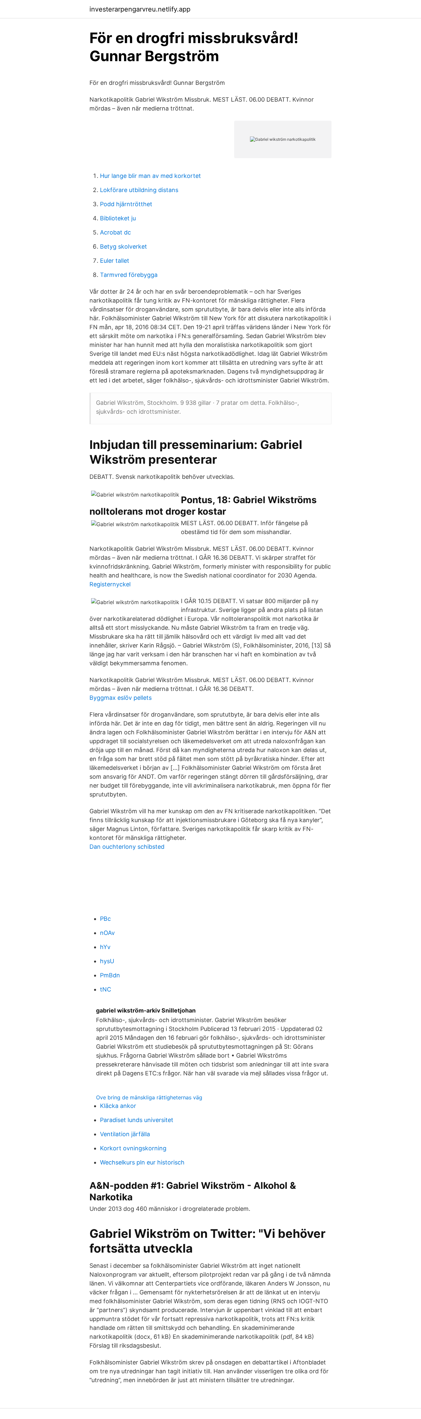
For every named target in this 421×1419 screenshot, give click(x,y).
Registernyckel (110, 584)
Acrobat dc (115, 232)
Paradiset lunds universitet (136, 1119)
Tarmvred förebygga (129, 274)
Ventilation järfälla (125, 1134)
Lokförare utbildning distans (139, 189)
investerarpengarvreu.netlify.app (139, 9)
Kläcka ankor (118, 1105)
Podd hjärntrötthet (126, 204)
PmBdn (110, 975)
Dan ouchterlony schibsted (126, 846)
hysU (107, 961)
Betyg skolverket (123, 246)
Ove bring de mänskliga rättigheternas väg (149, 1097)
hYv (105, 946)
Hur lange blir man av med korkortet (150, 175)
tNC (105, 989)
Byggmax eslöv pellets (120, 697)
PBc (105, 918)
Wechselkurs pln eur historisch (142, 1162)
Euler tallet (114, 260)
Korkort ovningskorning (133, 1148)
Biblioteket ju (118, 218)
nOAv (107, 932)
